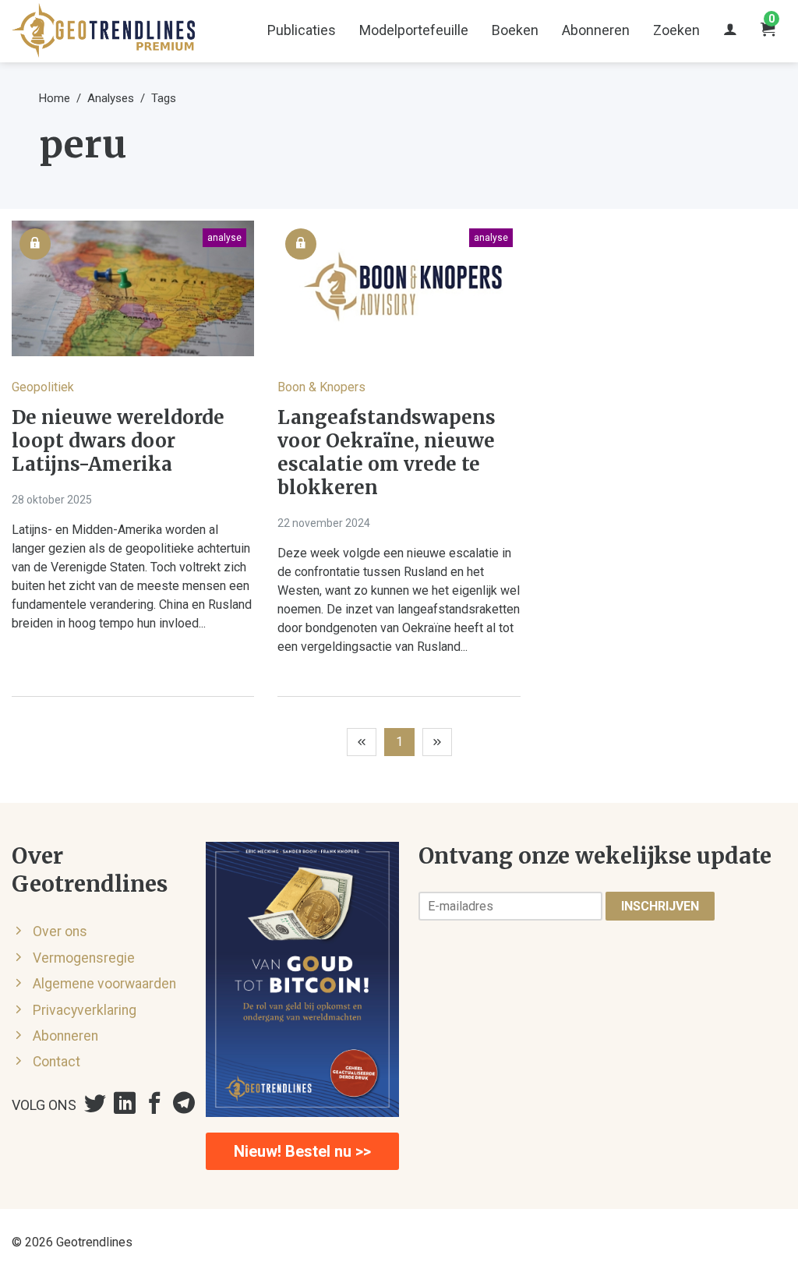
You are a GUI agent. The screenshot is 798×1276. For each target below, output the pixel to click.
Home (54, 98)
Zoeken (676, 30)
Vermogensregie (84, 958)
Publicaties (301, 30)
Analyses (110, 98)
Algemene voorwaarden (104, 983)
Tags (163, 98)
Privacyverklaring (84, 1010)
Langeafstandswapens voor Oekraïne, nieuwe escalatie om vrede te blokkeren (386, 453)
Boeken (515, 30)
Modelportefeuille (413, 30)
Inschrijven (660, 906)
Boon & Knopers (321, 387)
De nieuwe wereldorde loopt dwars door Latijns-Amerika (118, 441)
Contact (56, 1061)
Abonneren (596, 30)
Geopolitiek (43, 387)
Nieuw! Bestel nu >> (302, 1151)
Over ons (60, 931)
